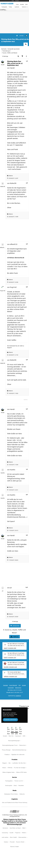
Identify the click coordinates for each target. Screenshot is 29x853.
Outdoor (6, 842)
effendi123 (2, 247)
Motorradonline (22, 837)
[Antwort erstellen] (26, 44)
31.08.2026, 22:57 (12, 657)
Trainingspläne (9, 780)
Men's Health (13, 837)
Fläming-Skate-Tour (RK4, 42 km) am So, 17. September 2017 (15, 63)
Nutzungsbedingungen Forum (10, 745)
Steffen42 (6, 676)
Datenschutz (18, 687)
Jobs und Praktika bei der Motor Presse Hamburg (14, 802)
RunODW (6, 667)
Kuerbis (3, 473)
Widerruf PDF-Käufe (21, 772)
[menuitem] (21, 35)
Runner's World (20, 842)
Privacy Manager (6, 750)
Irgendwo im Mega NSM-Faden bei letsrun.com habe (16, 664)
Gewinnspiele (8, 785)
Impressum (18, 736)
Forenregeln (11, 687)
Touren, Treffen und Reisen (9, 53)
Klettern (24, 832)
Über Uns (11, 736)
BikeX (23, 828)
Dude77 (6, 648)
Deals (15, 785)
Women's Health (14, 846)
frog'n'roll (2, 290)
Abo (10, 763)
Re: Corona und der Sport (14, 672)
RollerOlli (2, 186)
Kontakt (5, 736)
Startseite (3, 49)
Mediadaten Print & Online (11, 794)
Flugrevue (17, 832)
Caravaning (5, 832)
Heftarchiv (22, 794)
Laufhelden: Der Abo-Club (19, 763)
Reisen (4, 767)
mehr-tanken (5, 837)
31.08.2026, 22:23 (13, 676)
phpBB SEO (18, 695)
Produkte (17, 0)
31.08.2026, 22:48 (13, 667)
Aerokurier (5, 828)
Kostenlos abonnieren (10, 719)
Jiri (2, 591)
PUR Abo (10, 767)
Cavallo (11, 832)
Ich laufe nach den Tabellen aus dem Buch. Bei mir (16, 655)
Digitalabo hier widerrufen (17, 754)
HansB (2, 64)
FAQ (20, 685)
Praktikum (7, 754)
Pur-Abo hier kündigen (20, 767)
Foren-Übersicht (13, 685)
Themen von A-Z (18, 780)
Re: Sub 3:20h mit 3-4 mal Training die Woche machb (16, 643)
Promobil (12, 842)
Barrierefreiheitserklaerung (19, 750)
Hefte (13, 0)
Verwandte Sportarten (14, 49)
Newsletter (21, 785)
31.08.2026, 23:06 (12, 648)
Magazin (4, 763)
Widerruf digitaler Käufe (8, 772)
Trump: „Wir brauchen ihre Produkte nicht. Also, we (16, 674)
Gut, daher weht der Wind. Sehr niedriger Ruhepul (16, 645)
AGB (24, 736)
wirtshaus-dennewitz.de (15, 257)
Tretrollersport (6, 51)
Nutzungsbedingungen (14, 740)
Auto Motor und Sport (15, 828)
